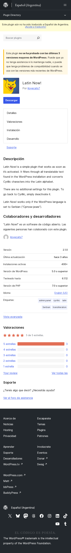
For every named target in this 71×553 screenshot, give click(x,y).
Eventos (42, 452)
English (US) (61, 292)
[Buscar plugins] (38, 38)
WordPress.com (14, 475)
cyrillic (56, 300)
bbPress (10, 487)
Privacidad (9, 436)
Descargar (11, 100)
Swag (42, 464)
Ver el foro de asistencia (18, 398)
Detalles (12, 113)
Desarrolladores (12, 458)
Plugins (41, 430)
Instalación (13, 130)
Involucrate (44, 446)
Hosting (8, 430)
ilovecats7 (34, 88)
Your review (10, 373)
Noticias (8, 424)
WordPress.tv (13, 464)
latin (64, 300)
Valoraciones (14, 121)
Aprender (8, 446)
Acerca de (9, 418)
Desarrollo (13, 138)
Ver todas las (60, 373)
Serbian (46, 307)
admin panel (45, 300)
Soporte (12, 147)
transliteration (59, 307)
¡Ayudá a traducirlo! (35, 26)
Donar (42, 458)
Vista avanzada (12, 316)
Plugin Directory (12, 15)
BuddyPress (12, 492)
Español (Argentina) (23, 507)
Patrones (42, 436)
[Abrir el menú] (65, 5)
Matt (8, 481)
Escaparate (44, 418)
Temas (41, 424)
